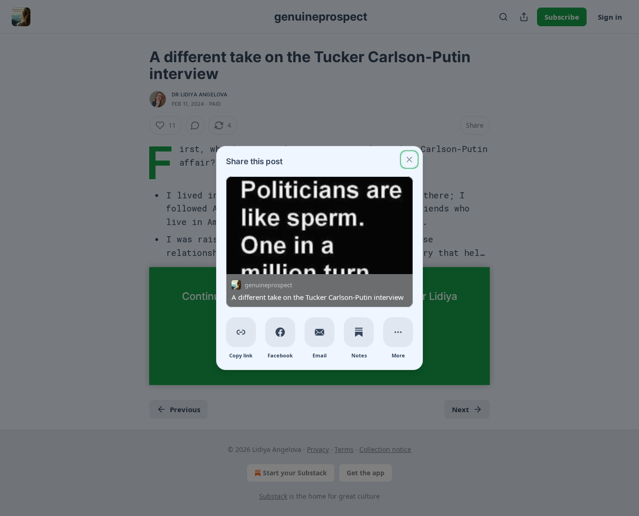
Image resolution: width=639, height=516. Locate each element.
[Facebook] (280, 332)
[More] (398, 332)
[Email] (319, 332)
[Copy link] (241, 332)
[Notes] (359, 332)
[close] (409, 159)
